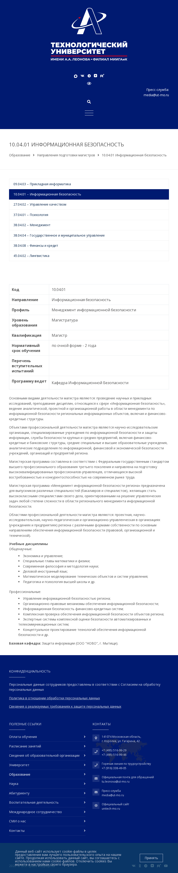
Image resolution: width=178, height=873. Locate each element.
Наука (13, 783)
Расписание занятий (25, 746)
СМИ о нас (17, 821)
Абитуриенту (19, 793)
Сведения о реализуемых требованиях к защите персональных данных (65, 706)
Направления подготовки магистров (66, 155)
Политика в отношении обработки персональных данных (54, 698)
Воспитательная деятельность (34, 802)
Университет (19, 765)
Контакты (17, 830)
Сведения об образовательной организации (44, 755)
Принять (151, 858)
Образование (19, 155)
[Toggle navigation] (89, 113)
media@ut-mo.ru (156, 95)
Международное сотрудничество (35, 812)
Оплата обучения (23, 736)
